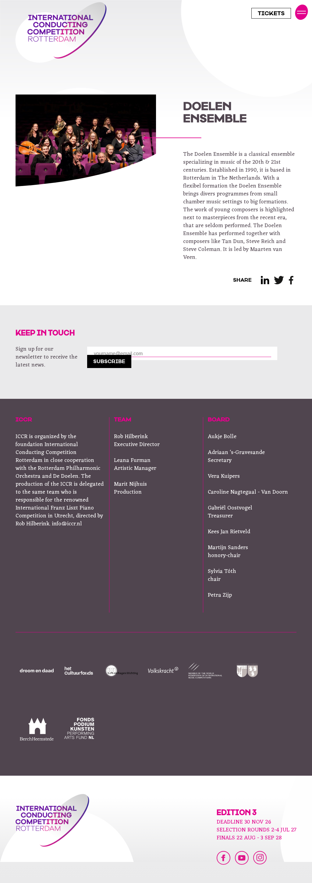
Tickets (271, 14)
